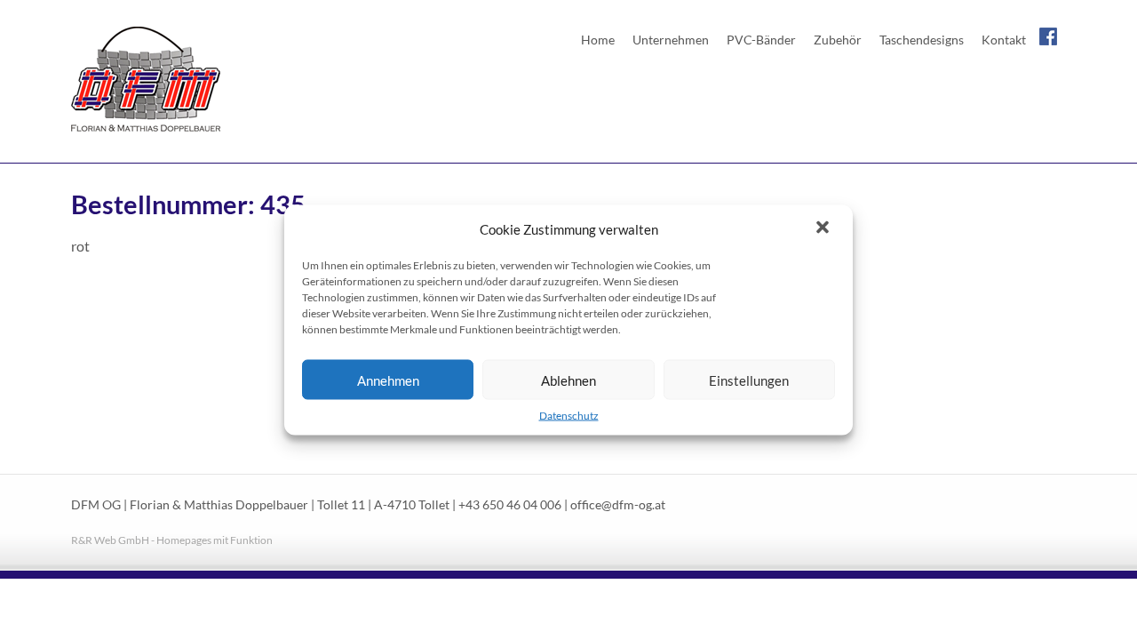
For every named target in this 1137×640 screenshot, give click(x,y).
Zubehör (838, 39)
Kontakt (1004, 39)
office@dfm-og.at (617, 505)
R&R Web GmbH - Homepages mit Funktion (172, 540)
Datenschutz (569, 415)
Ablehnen (568, 380)
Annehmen (388, 380)
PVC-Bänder (761, 39)
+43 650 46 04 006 (509, 505)
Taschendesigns (921, 39)
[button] (824, 229)
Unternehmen (670, 39)
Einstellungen (749, 380)
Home (598, 39)
